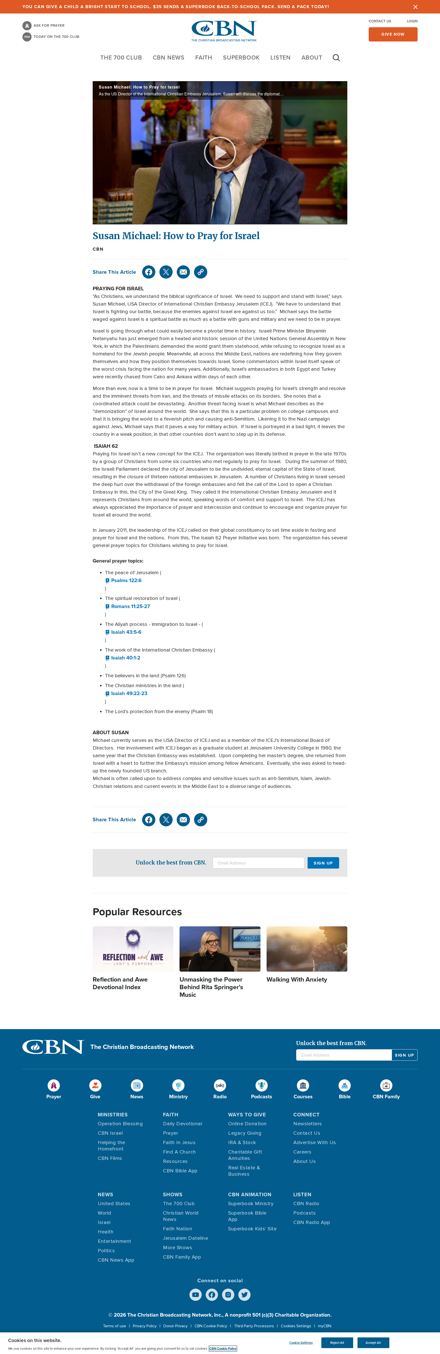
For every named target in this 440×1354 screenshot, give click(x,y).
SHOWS (173, 1194)
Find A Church (179, 1152)
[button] (123, 580)
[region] (220, 1343)
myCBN (324, 1326)
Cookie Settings (301, 1342)
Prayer (170, 1133)
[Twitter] (166, 272)
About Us (304, 1161)
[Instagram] (228, 1295)
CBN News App (116, 1260)
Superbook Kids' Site (252, 1229)
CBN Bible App (180, 1171)
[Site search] (336, 60)
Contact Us (380, 21)
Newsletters (307, 1124)
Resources (175, 1161)
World (105, 1213)
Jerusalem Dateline (185, 1238)
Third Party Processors (254, 1326)
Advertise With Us (314, 1143)
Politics (106, 1251)
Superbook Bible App (247, 1216)
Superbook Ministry (250, 1204)
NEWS (105, 1194)
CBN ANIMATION (250, 1194)
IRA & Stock (242, 1143)
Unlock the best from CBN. (171, 862)
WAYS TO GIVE (247, 1114)
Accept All (373, 1342)
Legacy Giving (245, 1133)
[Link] (200, 272)
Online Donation (247, 1124)
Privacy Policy (145, 1326)
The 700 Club (121, 57)
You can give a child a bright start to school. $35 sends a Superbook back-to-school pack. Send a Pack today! (175, 7)
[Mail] (183, 272)
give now (393, 34)
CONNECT (306, 1114)
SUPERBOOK (241, 57)
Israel (104, 1222)
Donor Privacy (175, 1326)
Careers (302, 1152)
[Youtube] (195, 1295)
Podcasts (304, 1213)
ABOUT (311, 57)
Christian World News (181, 1216)
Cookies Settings (296, 1326)
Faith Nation (177, 1229)
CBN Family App (182, 1257)
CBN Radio (306, 1204)
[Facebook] (148, 272)
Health (106, 1232)
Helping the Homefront (111, 1146)
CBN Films (110, 1158)
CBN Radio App (311, 1222)
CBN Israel (110, 1133)
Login (412, 21)
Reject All (337, 1342)
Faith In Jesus (179, 1143)
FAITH (203, 57)
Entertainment (114, 1241)
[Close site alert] (415, 6)
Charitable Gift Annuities (245, 1155)
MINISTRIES (113, 1114)
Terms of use (114, 1326)
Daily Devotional (182, 1124)
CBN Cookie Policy (211, 1326)
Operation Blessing (120, 1124)
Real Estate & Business (244, 1171)
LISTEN (280, 57)
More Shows (177, 1248)
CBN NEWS (169, 57)
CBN (98, 249)
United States (114, 1204)
